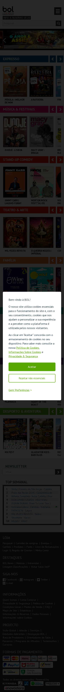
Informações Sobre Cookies (25, 352)
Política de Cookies (27, 347)
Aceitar (32, 366)
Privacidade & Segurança (23, 356)
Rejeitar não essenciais (32, 378)
